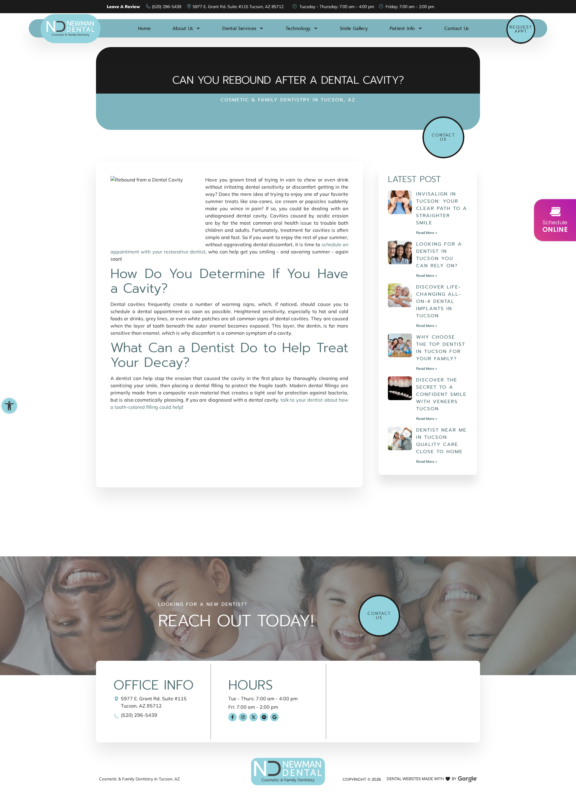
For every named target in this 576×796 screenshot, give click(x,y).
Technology (298, 28)
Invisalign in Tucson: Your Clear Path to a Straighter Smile (441, 208)
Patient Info (402, 28)
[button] (9, 406)
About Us (182, 28)
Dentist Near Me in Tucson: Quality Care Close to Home (441, 440)
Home (144, 28)
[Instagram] (243, 717)
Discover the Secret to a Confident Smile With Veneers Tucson (441, 394)
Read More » (426, 232)
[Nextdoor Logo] (264, 717)
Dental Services (239, 28)
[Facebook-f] (232, 717)
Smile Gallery (354, 28)
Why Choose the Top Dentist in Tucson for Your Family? (440, 348)
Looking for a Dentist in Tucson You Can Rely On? (439, 255)
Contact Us (456, 28)
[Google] (274, 717)
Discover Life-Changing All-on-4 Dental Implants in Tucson (438, 301)
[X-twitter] (253, 717)
